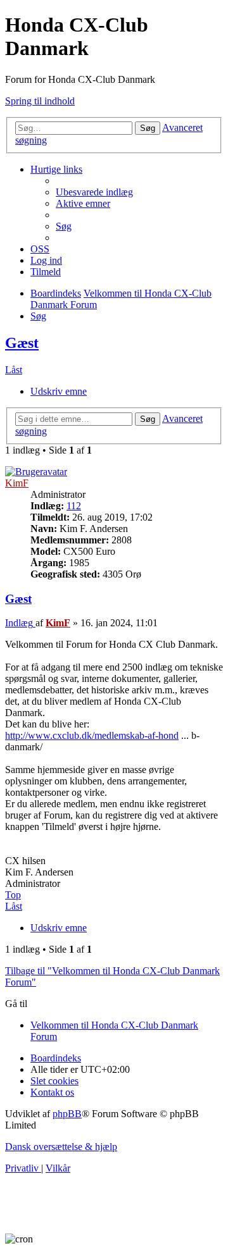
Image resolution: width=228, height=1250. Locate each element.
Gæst (22, 343)
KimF (16, 483)
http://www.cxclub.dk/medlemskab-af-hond (92, 735)
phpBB (67, 1113)
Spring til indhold (40, 101)
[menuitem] (94, 192)
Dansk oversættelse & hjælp (61, 1146)
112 (73, 505)
